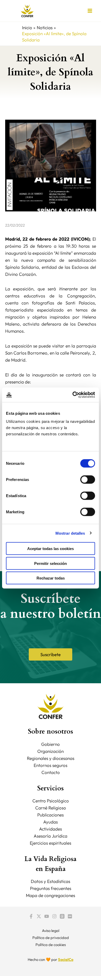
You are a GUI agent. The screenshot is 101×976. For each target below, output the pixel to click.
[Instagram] (54, 916)
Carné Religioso (50, 807)
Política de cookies (50, 944)
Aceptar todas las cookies (50, 548)
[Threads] (62, 916)
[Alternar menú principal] (90, 11)
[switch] (87, 479)
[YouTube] (46, 916)
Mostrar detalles (70, 533)
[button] (50, 654)
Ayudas (50, 822)
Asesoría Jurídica (50, 836)
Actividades (50, 829)
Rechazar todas (51, 578)
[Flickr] (70, 916)
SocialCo (65, 959)
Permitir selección (50, 563)
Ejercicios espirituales (50, 843)
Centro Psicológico (50, 800)
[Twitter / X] (39, 916)
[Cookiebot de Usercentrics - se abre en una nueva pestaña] (72, 395)
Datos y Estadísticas (50, 881)
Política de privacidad (50, 937)
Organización (50, 751)
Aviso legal (50, 930)
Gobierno (50, 744)
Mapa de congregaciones (50, 895)
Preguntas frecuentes (50, 888)
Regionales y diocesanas (50, 758)
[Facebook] (31, 916)
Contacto (50, 772)
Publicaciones (50, 815)
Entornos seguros (50, 765)
